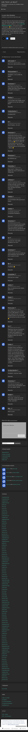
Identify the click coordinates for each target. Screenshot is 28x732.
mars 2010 (4, 574)
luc (9, 237)
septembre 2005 (5, 674)
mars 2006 (4, 663)
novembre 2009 (5, 582)
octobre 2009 (5, 583)
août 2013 (4, 504)
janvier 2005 (5, 679)
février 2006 (5, 664)
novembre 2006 (5, 648)
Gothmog (10, 179)
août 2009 (4, 587)
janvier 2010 (4, 578)
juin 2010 (4, 569)
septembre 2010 (5, 563)
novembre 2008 (5, 604)
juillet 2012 (4, 523)
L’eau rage (15, 468)
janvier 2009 (5, 600)
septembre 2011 (5, 541)
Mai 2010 (4, 570)
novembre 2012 (5, 515)
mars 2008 (4, 618)
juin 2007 (4, 635)
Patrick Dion (11, 166)
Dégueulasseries (21, 51)
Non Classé (4, 688)
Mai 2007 (4, 637)
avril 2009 (4, 594)
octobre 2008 (5, 605)
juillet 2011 (4, 545)
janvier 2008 (5, 622)
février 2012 (4, 532)
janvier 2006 (5, 666)
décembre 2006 (5, 646)
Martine (10, 97)
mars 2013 (4, 510)
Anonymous (11, 83)
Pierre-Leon (11, 307)
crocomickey (11, 274)
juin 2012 (4, 524)
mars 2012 (4, 530)
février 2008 (5, 620)
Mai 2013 (4, 506)
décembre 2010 (5, 558)
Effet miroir (4, 459)
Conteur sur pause (6, 454)
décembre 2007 (5, 624)
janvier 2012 (4, 534)
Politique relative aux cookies (13, 724)
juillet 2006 (4, 655)
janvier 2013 (4, 513)
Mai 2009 (4, 593)
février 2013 (4, 512)
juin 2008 (4, 613)
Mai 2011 (4, 548)
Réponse (21, 435)
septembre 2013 (5, 502)
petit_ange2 (11, 60)
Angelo (7, 480)
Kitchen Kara (9, 476)
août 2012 (4, 521)
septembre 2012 (5, 519)
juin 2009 (4, 591)
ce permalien (21, 47)
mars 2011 (4, 552)
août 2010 (4, 565)
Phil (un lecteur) (12, 71)
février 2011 (4, 554)
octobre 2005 (5, 672)
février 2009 (4, 598)
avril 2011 (4, 550)
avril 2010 (4, 572)
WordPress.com (5, 705)
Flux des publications (6, 701)
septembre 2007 (5, 629)
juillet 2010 (4, 567)
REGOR (10, 394)
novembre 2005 (5, 670)
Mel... (9, 408)
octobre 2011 (5, 539)
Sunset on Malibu (15, 472)
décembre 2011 (5, 535)
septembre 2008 (5, 607)
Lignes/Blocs (5, 457)
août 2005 (4, 675)
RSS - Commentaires (6, 716)
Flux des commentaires (7, 703)
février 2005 (4, 677)
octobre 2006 (5, 650)
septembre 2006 (5, 651)
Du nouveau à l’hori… (18, 476)
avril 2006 (4, 661)
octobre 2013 (5, 501)
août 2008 (4, 609)
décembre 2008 (5, 602)
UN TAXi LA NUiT (9, 2)
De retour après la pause (17, 480)
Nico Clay (8, 484)
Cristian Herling (12, 111)
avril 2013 (4, 508)
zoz (9, 326)
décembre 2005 (5, 668)
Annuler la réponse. (13, 420)
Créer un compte (5, 697)
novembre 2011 (5, 537)
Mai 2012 (4, 526)
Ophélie (10, 196)
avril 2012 (4, 528)
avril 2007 (4, 639)
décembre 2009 (5, 580)
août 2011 (4, 543)
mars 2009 (4, 596)
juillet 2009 (4, 589)
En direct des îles (12, 370)
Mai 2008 (4, 615)
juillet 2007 (4, 633)
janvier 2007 (5, 644)
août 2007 (4, 631)
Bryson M (8, 468)
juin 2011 (4, 547)
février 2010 (4, 576)
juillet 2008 (4, 611)
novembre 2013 (5, 499)
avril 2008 (4, 616)
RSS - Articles (5, 714)
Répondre (10, 67)
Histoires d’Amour (16, 484)
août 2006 (4, 653)
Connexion (4, 699)
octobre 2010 (5, 561)
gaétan (10, 285)
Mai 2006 (4, 659)
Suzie (4, 51)
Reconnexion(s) (5, 452)
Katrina (7, 472)
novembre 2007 (5, 626)
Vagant (10, 297)
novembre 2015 (5, 497)
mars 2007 (4, 640)
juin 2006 (4, 657)
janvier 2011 (4, 556)
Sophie (10, 344)
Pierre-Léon (18, 17)
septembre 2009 (5, 585)
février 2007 (4, 642)
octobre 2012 (5, 517)
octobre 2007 (5, 628)
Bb (8, 263)
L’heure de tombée (6, 456)
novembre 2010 (5, 559)
